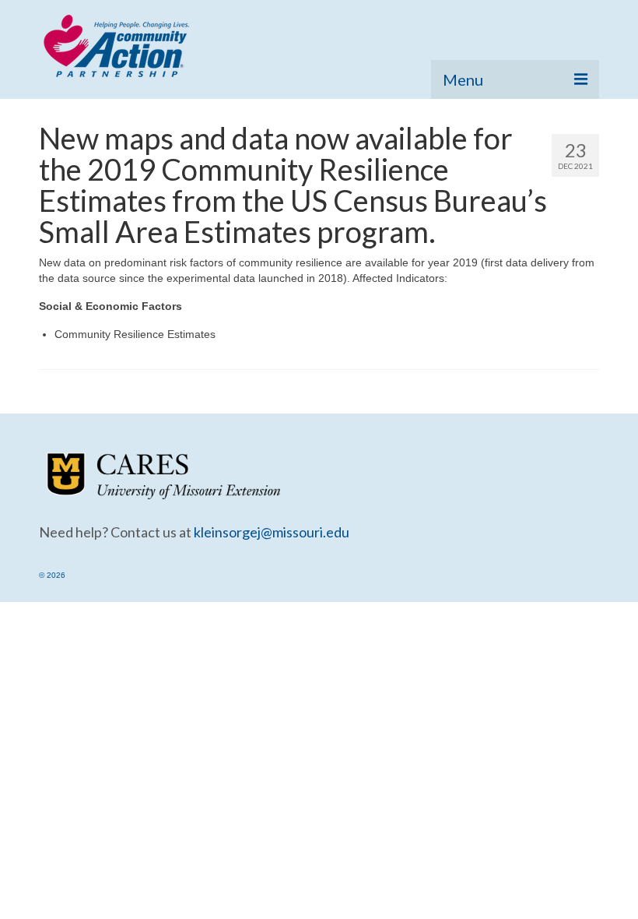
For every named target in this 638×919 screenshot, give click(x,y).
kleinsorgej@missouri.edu (271, 531)
